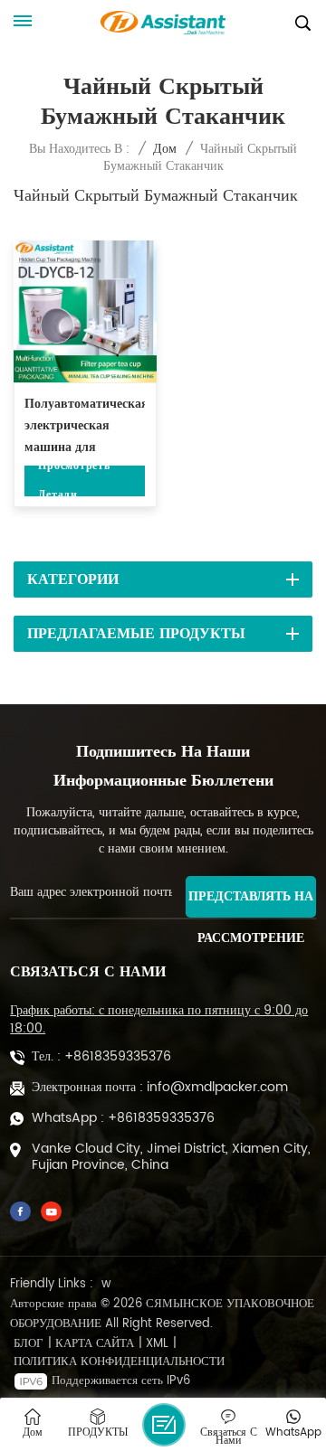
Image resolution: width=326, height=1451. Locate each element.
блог (28, 1344)
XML (157, 1344)
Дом (165, 148)
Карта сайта (94, 1344)
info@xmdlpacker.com (217, 1088)
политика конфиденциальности (119, 1362)
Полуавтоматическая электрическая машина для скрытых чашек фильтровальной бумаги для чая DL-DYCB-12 (84, 426)
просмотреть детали (74, 481)
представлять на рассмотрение (250, 902)
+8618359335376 (117, 1057)
